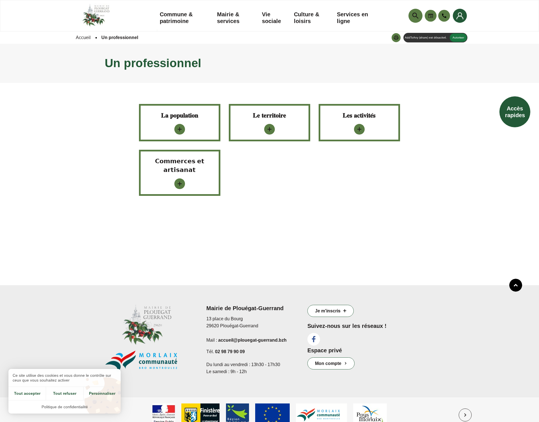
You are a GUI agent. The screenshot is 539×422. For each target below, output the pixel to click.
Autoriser (458, 37)
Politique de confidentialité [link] (65, 407)
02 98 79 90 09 (230, 351)
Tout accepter (27, 393)
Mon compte (328, 363)
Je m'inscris (328, 310)
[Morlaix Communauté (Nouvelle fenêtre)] (151, 364)
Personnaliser (102, 393)
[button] (396, 37)
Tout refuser (64, 393)
